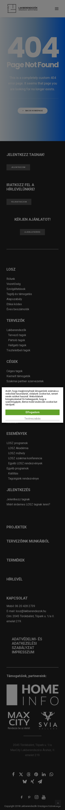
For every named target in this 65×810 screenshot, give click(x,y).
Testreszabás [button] (32, 418)
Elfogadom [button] (33, 412)
